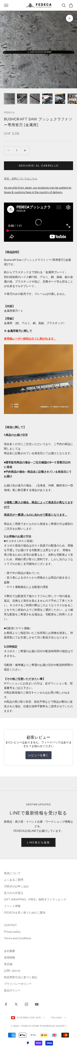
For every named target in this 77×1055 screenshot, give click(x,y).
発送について (12, 873)
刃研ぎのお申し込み (16, 886)
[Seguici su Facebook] (6, 1004)
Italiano (56, 1017)
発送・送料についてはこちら (20, 178)
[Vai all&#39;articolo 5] (60, 98)
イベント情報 (12, 906)
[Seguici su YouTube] (37, 1004)
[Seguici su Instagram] (26, 1004)
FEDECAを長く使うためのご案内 (24, 912)
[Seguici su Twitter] (16, 1004)
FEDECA (9, 112)
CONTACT (10, 925)
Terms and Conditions (18, 938)
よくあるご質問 (13, 880)
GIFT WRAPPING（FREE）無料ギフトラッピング (35, 899)
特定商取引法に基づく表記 (20, 977)
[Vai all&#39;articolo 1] (9, 98)
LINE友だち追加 (38, 842)
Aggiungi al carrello (39, 165)
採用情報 (9, 957)
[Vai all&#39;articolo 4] (47, 98)
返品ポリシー (12, 990)
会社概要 (9, 951)
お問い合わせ (12, 970)
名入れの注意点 (13, 893)
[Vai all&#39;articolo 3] (34, 98)
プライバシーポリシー (18, 984)
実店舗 (8, 964)
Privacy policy (12, 931)
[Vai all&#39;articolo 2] (22, 98)
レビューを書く (38, 755)
